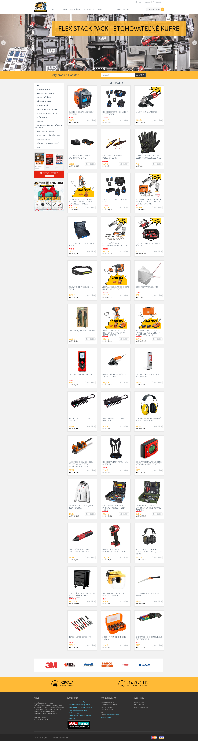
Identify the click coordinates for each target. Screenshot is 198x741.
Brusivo (40, 121)
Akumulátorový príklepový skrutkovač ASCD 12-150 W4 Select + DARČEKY (113, 333)
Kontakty (147, 2)
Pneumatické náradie (44, 97)
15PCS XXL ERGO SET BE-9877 (80, 637)
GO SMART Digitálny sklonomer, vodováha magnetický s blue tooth (149, 464)
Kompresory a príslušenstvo (47, 113)
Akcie (55, 9)
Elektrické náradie (43, 89)
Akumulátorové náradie (45, 93)
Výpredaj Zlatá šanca (71, 9)
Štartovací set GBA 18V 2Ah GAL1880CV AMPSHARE (80, 157)
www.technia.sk (106, 717)
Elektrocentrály (43, 105)
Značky (100, 9)
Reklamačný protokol (76, 713)
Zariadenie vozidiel (44, 139)
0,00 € (158, 9)
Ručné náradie (42, 117)
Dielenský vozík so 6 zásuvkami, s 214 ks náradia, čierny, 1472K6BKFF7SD (82, 595)
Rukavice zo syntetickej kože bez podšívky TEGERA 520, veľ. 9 (148, 157)
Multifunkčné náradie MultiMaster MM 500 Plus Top (114, 244)
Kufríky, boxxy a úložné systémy (48, 135)
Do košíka (90, 120)
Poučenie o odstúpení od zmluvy (80, 707)
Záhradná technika (44, 101)
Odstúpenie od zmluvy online (79, 705)
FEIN (38, 147)
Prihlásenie (157, 2)
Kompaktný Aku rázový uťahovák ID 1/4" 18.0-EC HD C (114, 550)
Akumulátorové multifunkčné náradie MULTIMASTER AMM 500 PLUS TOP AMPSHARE (148, 201)
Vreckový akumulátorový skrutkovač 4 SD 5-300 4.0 (79, 550)
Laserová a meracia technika (47, 109)
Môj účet (138, 2)
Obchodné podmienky (77, 702)
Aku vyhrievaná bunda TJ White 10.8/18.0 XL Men (81, 507)
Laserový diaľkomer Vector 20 (81, 374)
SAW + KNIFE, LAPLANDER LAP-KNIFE (82, 331)
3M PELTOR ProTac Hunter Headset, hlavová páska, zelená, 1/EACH (149, 551)
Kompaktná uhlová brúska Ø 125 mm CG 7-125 (114, 375)
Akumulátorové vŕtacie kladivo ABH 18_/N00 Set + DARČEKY (115, 288)
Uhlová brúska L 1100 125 (146, 112)
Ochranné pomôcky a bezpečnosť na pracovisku (48, 126)
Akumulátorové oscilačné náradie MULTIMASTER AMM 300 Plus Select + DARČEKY (148, 333)
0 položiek (151, 9)
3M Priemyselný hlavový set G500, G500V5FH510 (113, 594)
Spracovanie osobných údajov (80, 715)
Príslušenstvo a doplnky (46, 131)
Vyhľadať (140, 75)
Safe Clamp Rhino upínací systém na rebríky (112, 157)
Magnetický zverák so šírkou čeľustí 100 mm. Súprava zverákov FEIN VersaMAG (81, 464)
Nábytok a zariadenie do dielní (47, 143)
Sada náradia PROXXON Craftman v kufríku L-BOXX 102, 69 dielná (148, 508)
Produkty (89, 9)
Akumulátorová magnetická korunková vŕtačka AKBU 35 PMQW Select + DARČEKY (80, 201)
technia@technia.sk (112, 715)
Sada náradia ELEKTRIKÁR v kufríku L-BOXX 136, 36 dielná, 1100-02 (114, 508)
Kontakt (72, 718)
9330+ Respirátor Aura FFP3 (147, 287)
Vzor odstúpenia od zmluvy (78, 710)
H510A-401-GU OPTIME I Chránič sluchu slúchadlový (148, 419)
